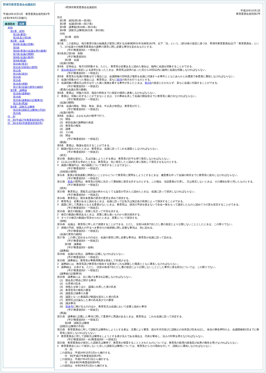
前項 (119, 79)
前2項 (148, 82)
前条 (70, 181)
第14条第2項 (68, 69)
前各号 (69, 306)
